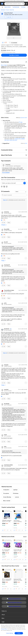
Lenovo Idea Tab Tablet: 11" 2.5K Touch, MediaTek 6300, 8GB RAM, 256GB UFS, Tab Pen (18, 550)
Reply (9, 222)
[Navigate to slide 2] (14, 38)
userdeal (6, 389)
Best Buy (15, 527)
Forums (7, 9)
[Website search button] (23, 3)
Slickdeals (3, 9)
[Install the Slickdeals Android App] (14, 602)
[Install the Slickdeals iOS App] (14, 606)
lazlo (5, 446)
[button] (6, 42)
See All (24, 507)
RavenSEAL (6, 229)
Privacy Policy (4, 629)
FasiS (5, 434)
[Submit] (2, 195)
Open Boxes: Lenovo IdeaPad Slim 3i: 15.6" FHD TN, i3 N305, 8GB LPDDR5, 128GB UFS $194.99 (18, 521)
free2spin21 (7, 265)
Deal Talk (12, 9)
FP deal (20, 122)
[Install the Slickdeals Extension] (14, 598)
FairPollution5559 (8, 465)
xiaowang (8, 164)
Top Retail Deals (16, 7)
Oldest (16, 191)
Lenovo (17, 497)
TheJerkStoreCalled (9, 290)
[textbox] (12, 183)
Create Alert (9, 17)
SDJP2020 (6, 328)
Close (18, 633)
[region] (14, 630)
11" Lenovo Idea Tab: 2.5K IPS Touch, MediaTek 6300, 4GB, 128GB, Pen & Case (6, 550)
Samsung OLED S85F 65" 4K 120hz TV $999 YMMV (18, 579)
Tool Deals (23, 7)
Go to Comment (6, 172)
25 (4, 42)
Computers (6, 489)
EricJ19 (6, 242)
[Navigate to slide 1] (13, 38)
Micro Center (4, 65)
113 (15, 559)
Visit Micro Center (14, 55)
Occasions (6, 493)
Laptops (15, 489)
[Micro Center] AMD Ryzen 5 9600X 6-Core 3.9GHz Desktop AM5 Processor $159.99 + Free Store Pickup (7, 579)
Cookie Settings (9, 633)
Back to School (8, 7)
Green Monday (7, 497)
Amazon (3, 557)
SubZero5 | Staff (23, 117)
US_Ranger (6, 403)
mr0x (5, 303)
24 (4, 588)
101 (4, 559)
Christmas (15, 493)
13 (15, 530)
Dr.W (26, 143)
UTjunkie (6, 364)
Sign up (5, 200)
